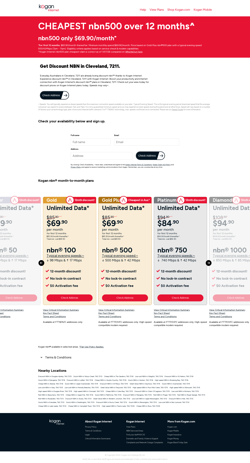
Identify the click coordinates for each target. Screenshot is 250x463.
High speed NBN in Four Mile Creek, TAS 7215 (150, 388)
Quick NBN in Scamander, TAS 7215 (176, 384)
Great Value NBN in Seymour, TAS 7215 (145, 384)
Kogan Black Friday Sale (178, 442)
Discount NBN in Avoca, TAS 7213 (78, 399)
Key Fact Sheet (51, 313)
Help (143, 9)
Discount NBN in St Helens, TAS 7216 (178, 376)
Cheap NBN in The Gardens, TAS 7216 (118, 376)
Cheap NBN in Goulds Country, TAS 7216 (110, 380)
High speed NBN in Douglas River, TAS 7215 (55, 391)
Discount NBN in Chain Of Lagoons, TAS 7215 (152, 391)
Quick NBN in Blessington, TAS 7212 (143, 402)
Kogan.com (172, 427)
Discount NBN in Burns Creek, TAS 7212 (111, 402)
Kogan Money (173, 439)
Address (74, 149)
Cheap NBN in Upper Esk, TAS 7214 (79, 395)
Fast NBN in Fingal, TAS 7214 (164, 395)
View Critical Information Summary (61, 310)
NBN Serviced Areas (134, 431)
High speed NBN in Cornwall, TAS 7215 (89, 391)
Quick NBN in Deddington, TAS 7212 (80, 402)
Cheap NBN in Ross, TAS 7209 (148, 406)
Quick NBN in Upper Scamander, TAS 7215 (81, 384)
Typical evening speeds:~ (65, 256)
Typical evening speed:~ (120, 256)
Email (116, 135)
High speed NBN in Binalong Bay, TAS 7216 (171, 380)
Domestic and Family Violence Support (142, 439)
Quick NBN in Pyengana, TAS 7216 (51, 380)
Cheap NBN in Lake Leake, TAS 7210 (52, 406)
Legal (87, 435)
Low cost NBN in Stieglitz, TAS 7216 (149, 376)
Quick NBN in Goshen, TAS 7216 (140, 380)
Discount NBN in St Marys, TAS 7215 (114, 384)
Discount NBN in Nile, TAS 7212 (181, 399)
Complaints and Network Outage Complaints (144, 442)
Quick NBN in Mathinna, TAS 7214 (108, 395)
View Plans (157, 9)
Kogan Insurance (174, 435)
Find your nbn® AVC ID (135, 435)
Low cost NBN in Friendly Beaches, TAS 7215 (82, 388)
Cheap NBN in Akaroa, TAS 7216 (50, 384)
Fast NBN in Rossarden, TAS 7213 (51, 399)
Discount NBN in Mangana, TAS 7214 (137, 395)
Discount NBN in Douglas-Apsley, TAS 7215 (55, 376)
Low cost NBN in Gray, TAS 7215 (50, 388)
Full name (75, 135)
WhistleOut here (134, 51)
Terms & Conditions (58, 357)
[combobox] (101, 155)
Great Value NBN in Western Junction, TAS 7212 (111, 399)
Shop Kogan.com (178, 9)
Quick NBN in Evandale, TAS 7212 (51, 402)
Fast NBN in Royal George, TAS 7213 (191, 395)
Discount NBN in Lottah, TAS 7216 (80, 380)
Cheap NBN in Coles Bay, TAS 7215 (119, 391)
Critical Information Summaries (97, 439)
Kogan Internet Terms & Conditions (138, 165)
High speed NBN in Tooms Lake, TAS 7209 (118, 406)
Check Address (51, 95)
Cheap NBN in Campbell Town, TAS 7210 (84, 406)
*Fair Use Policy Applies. (91, 346)
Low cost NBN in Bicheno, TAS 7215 (185, 391)
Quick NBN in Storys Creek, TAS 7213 (87, 376)
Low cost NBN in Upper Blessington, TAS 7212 (149, 399)
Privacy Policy (76, 167)
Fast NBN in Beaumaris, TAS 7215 (51, 395)
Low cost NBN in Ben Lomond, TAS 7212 (174, 402)
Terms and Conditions (54, 316)
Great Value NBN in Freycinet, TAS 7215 (115, 388)
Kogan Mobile (203, 9)
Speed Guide (177, 109)
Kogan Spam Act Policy (162, 165)
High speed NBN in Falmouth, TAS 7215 (185, 388)
